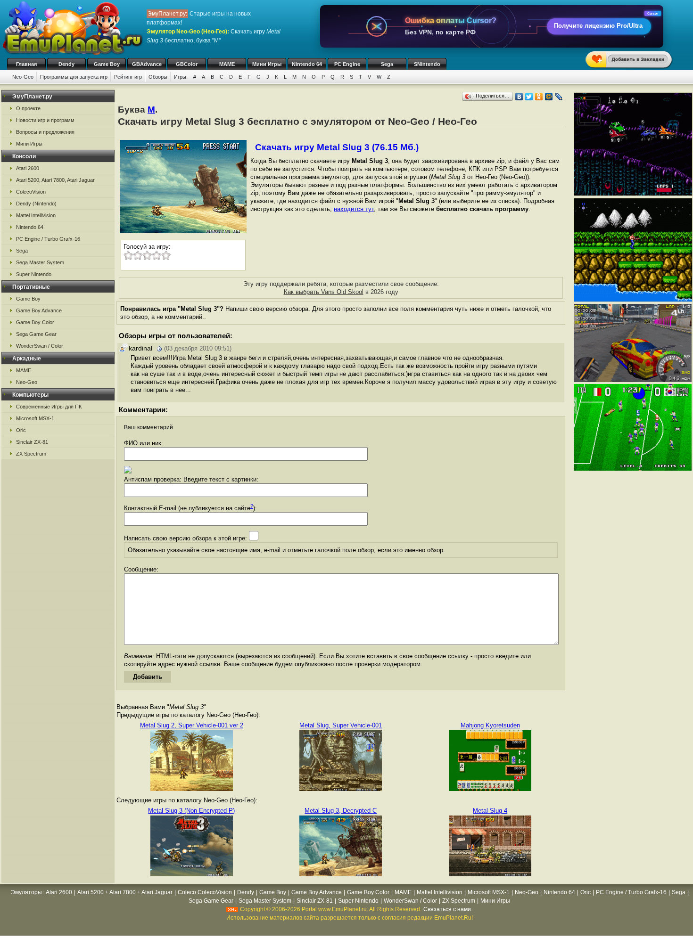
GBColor (187, 64)
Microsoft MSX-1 (35, 418)
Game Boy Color (35, 322)
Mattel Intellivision (36, 215)
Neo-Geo (22, 77)
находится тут (354, 208)
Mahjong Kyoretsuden (490, 725)
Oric (21, 430)
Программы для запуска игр (73, 77)
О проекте (28, 108)
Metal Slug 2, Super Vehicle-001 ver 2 (191, 725)
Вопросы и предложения (45, 132)
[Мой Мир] (549, 96)
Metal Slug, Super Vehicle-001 (340, 725)
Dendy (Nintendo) (36, 203)
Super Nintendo (33, 274)
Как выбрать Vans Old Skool (323, 291)
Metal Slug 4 (490, 810)
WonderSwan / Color (39, 346)
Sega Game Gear (36, 334)
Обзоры (157, 77)
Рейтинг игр (128, 77)
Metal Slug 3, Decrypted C (341, 810)
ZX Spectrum (31, 454)
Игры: (181, 77)
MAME (227, 64)
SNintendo (427, 64)
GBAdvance (147, 64)
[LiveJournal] (559, 96)
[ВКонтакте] (519, 96)
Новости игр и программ (45, 120)
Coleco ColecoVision (205, 892)
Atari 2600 (27, 168)
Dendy (66, 64)
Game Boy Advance (39, 310)
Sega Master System (40, 262)
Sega (387, 64)
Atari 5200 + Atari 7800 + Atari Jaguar (125, 892)
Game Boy (107, 64)
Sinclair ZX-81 (32, 442)
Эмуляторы (26, 892)
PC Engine (347, 64)
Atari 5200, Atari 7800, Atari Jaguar (55, 180)
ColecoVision (31, 192)
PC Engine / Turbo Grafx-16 (48, 239)
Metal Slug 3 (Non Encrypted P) (191, 810)
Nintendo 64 (307, 64)
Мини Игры (266, 64)
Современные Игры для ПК (49, 406)
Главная (26, 64)
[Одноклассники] (539, 96)
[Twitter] (529, 96)
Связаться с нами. (447, 909)
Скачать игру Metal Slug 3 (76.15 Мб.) (337, 147)
